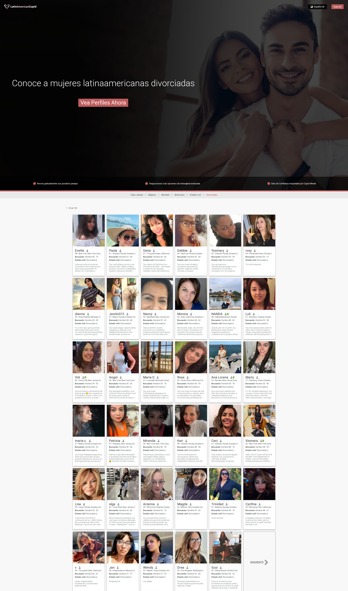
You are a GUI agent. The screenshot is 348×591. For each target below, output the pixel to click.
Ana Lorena (219, 377)
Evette (79, 250)
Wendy (148, 567)
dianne (80, 314)
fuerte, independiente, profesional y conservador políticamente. (86, 583)
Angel (113, 377)
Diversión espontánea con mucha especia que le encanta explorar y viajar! (190, 583)
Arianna (149, 504)
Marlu (250, 377)
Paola (113, 250)
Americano (180, 195)
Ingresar (337, 6)
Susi (214, 567)
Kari (180, 441)
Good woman (217, 518)
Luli (248, 314)
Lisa (78, 504)
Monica (182, 314)
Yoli (77, 377)
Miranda (149, 441)
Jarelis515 (116, 314)
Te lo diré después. (253, 264)
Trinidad (217, 504)
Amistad (165, 195)
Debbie (182, 250)
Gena (147, 250)
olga (112, 504)
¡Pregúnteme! (114, 581)
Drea (180, 567)
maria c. (81, 441)
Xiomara (252, 441)
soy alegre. (147, 581)
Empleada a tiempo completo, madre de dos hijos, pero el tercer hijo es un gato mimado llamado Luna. (258, 521)
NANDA (217, 314)
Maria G (149, 377)
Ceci (214, 441)
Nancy (147, 314)
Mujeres (152, 195)
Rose (180, 377)
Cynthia (251, 504)
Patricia (114, 441)
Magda (182, 504)
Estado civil (195, 195)
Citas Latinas (137, 195)
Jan (112, 567)
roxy (249, 250)
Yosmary (217, 250)
